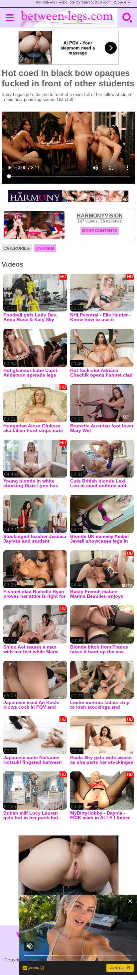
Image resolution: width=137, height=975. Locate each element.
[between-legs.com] (69, 17)
